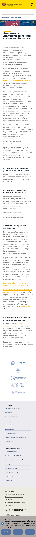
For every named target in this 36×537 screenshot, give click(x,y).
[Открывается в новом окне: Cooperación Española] (18, 363)
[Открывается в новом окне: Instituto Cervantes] (18, 370)
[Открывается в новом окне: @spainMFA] (9, 510)
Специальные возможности (14, 497)
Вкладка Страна (9, 429)
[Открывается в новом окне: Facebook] (12, 510)
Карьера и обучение (11, 417)
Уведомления (9, 491)
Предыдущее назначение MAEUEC (15, 437)
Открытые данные (10, 433)
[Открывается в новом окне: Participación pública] (18, 378)
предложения (9, 441)
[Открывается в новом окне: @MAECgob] (6, 510)
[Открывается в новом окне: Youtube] (15, 510)
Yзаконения (8, 412)
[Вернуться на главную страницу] (12, 4)
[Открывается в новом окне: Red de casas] (18, 385)
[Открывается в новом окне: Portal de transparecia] (18, 392)
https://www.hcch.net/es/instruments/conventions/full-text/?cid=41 (17, 284)
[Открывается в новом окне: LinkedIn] (25, 510)
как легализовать (13, 324)
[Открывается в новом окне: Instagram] (18, 510)
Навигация (8, 500)
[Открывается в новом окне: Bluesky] (21, 510)
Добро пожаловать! (16, 17)
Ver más (6, 532)
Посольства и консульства (12, 408)
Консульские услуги (8, 19)
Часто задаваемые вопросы (13, 421)
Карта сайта (8, 425)
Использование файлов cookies (15, 502)
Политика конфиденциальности (15, 494)
